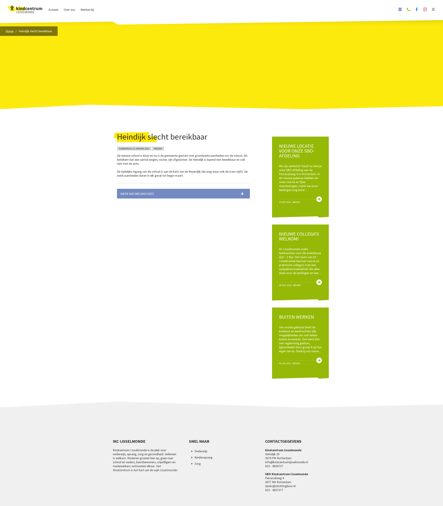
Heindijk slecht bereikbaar (35, 31)
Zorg (198, 464)
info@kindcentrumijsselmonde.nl (286, 462)
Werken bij (87, 10)
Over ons (69, 10)
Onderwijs (201, 451)
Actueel (53, 10)
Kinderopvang (204, 457)
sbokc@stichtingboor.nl (280, 486)
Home (9, 31)
